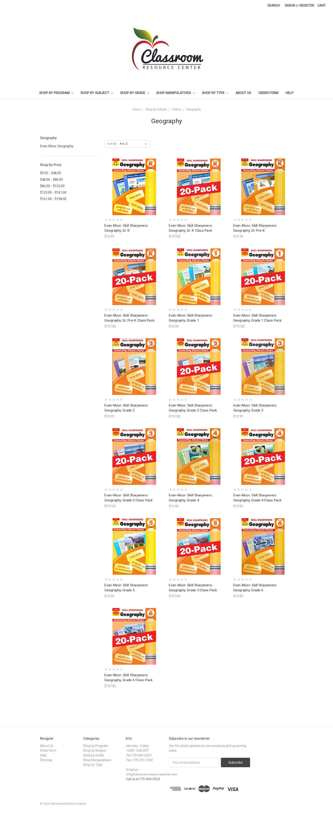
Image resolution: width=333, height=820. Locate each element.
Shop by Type (213, 93)
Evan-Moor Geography (56, 146)
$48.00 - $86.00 (51, 180)
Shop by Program (54, 93)
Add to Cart (134, 195)
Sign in (290, 5)
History (176, 109)
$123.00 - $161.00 (53, 192)
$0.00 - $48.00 (50, 173)
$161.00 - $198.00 (53, 199)
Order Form (268, 93)
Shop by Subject (95, 93)
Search (274, 5)
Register (307, 5)
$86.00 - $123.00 (52, 186)
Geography (193, 109)
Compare (132, 187)
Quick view (134, 178)
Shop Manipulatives (174, 93)
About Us (243, 93)
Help (290, 93)
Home (136, 109)
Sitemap (46, 760)
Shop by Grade (133, 93)
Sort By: (112, 143)
